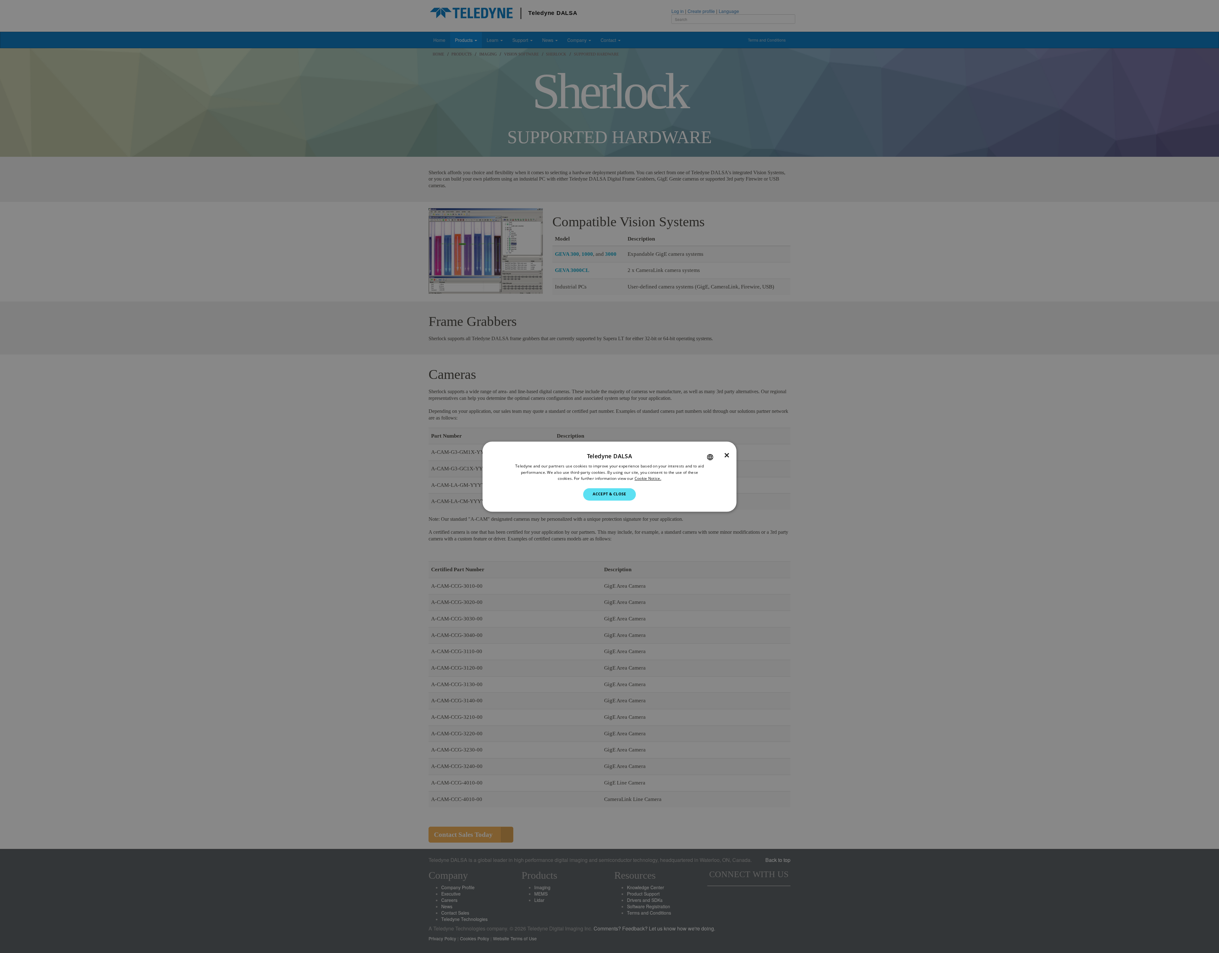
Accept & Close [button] (609, 494)
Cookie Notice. (648, 478)
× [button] (726, 455)
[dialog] (609, 476)
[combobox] (710, 457)
